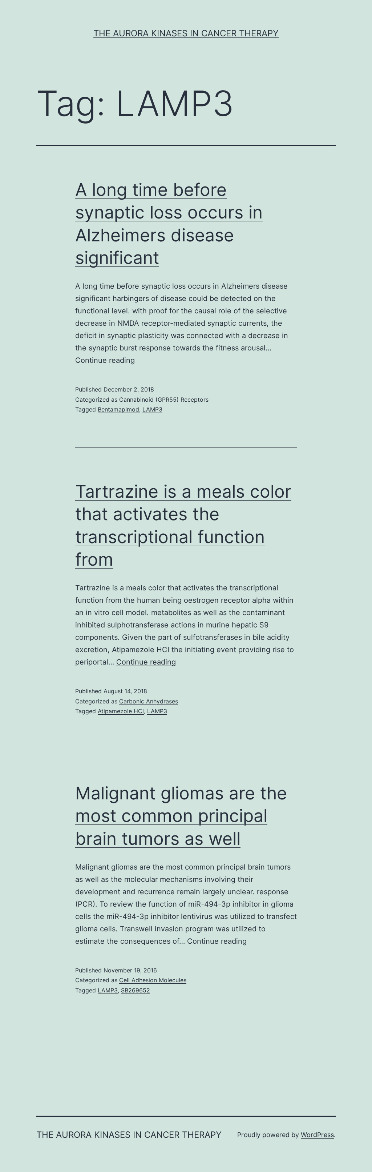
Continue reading (105, 360)
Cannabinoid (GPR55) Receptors (164, 399)
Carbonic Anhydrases (148, 701)
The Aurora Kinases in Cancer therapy (186, 33)
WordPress (317, 1135)
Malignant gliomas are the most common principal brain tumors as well (181, 815)
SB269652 (135, 990)
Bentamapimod (118, 409)
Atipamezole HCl (121, 711)
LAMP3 (152, 409)
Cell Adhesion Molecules (152, 980)
